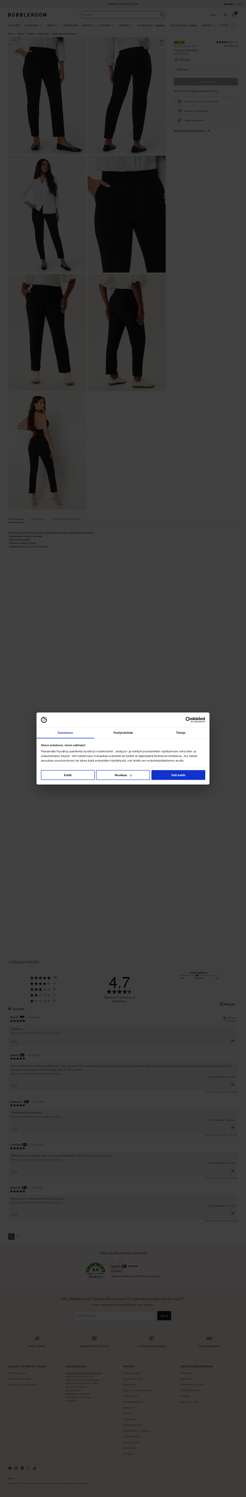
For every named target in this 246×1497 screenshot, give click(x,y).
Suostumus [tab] (65, 732)
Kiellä (67, 775)
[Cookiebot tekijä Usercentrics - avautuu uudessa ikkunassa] (188, 720)
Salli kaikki (178, 775)
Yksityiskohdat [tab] (123, 732)
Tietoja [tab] (180, 732)
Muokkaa (121, 775)
